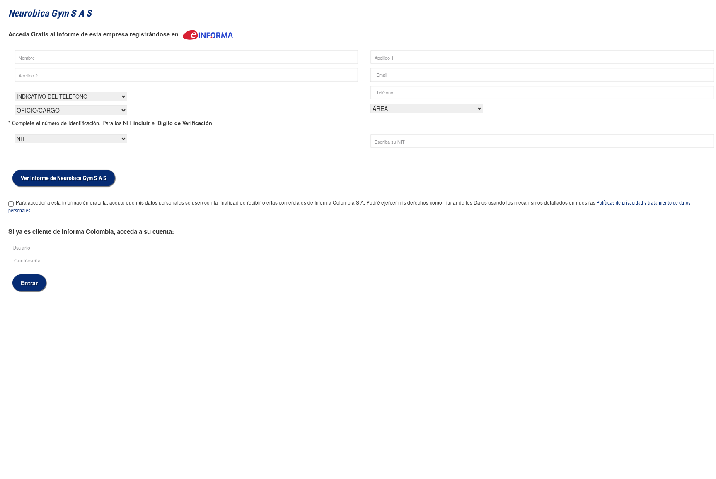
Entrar (29, 283)
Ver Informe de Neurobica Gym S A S (63, 178)
